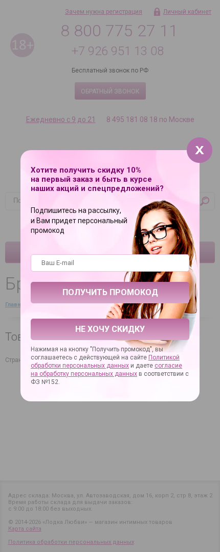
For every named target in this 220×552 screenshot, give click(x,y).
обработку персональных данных (88, 373)
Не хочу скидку (110, 329)
